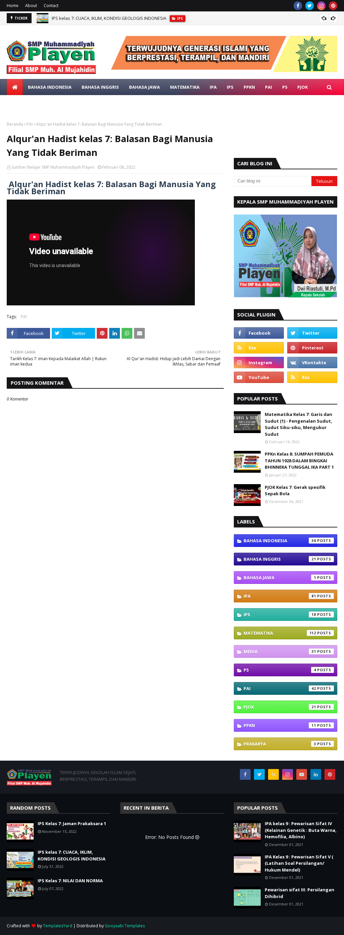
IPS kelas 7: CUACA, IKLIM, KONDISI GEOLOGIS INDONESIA (71, 855)
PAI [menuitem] (268, 87)
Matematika (280, 633)
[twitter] (309, 5)
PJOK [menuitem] (302, 87)
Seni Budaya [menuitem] (74, 103)
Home (12, 5)
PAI (30, 124)
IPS (280, 614)
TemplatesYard (57, 926)
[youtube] (259, 377)
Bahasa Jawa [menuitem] (144, 87)
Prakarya (280, 744)
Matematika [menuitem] (185, 87)
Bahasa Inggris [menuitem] (100, 87)
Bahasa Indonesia (280, 541)
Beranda (15, 124)
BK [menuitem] (47, 103)
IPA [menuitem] (213, 87)
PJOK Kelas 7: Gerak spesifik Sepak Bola (295, 490)
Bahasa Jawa (280, 578)
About (31, 5)
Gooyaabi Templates (125, 926)
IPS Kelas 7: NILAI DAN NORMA (82, 19)
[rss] (259, 347)
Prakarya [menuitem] (23, 103)
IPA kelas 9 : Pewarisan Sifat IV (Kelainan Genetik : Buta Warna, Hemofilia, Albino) (301, 830)
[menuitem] (15, 87)
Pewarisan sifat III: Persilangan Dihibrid (299, 893)
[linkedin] (315, 774)
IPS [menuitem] (230, 87)
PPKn (280, 725)
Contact (51, 5)
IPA (280, 596)
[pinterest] (333, 5)
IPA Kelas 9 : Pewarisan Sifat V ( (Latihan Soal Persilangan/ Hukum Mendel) (299, 863)
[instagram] (321, 5)
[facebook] (298, 5)
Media (280, 651)
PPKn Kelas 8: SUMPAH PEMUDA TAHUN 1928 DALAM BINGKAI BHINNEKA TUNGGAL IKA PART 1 (299, 460)
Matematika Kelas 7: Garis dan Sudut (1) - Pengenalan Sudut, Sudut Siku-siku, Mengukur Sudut (298, 424)
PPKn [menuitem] (249, 87)
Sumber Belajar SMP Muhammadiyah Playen (52, 167)
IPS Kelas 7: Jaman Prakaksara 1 (72, 823)
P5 (280, 670)
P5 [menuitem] (284, 87)
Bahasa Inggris (280, 559)
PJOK (280, 707)
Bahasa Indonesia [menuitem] (50, 87)
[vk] (312, 362)
